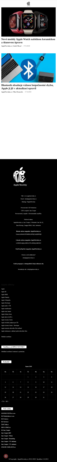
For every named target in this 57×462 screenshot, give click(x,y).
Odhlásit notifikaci (6, 336)
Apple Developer (5, 303)
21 (20, 392)
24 (43, 392)
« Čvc (3, 401)
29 (28, 397)
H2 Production (32, 207)
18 (51, 387)
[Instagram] (18, 274)
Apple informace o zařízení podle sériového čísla (14, 331)
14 (20, 387)
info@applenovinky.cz (30, 199)
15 (28, 387)
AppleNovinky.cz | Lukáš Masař (11, 46)
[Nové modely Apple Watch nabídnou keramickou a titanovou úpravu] (28, 22)
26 (5, 397)
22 (28, 392)
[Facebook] (13, 274)
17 (43, 387)
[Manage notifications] (6, 456)
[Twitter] (39, 274)
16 (35, 387)
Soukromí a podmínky (18, 351)
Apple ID (3, 291)
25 (51, 392)
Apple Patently (5, 297)
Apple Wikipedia (5, 300)
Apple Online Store (6, 314)
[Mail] (28, 274)
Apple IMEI (4, 294)
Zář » (7, 401)
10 (43, 382)
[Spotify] (34, 274)
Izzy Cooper (33, 210)
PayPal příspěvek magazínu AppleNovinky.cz (28, 249)
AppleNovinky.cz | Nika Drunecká (12, 92)
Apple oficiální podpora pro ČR (9, 322)
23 (35, 392)
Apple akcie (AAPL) (6, 317)
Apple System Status (7, 320)
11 (51, 382)
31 (43, 397)
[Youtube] (44, 274)
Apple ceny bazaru (6, 311)
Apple (3, 289)
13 (13, 387)
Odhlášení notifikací (6, 351)
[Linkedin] (23, 274)
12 (5, 387)
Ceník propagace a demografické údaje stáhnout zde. (28, 263)
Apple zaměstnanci (6, 308)
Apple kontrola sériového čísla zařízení (11, 328)
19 (5, 392)
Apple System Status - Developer (10, 325)
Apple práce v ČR (6, 305)
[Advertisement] (28, 128)
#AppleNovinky (31, 202)
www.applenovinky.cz (30, 196)
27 (13, 397)
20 (13, 392)
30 (35, 397)
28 (20, 397)
